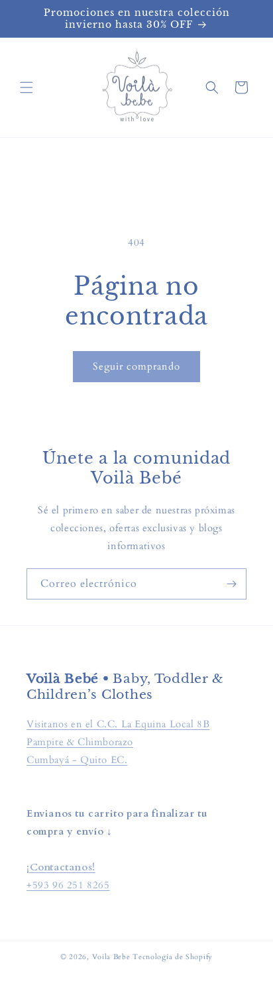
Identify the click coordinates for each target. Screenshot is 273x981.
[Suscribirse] (231, 583)
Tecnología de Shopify (173, 957)
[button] (26, 87)
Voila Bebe (112, 957)
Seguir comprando (136, 366)
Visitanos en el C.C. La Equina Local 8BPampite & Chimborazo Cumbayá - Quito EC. (118, 741)
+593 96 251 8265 (68, 885)
